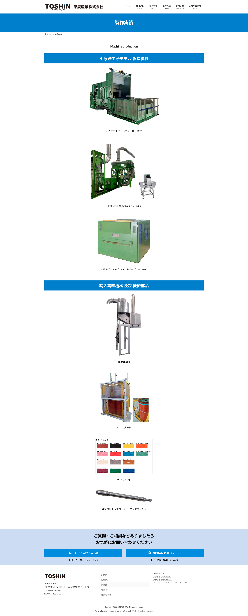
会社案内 (104, 575)
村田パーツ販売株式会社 (162, 579)
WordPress (108, 611)
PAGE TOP (239, 594)
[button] (83, 553)
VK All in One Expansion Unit (142, 611)
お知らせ (104, 590)
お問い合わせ (106, 595)
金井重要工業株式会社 (162, 576)
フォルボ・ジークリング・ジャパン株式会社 (170, 582)
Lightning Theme (123, 611)
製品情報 (104, 580)
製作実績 (104, 585)
